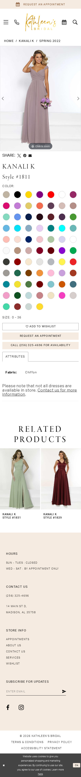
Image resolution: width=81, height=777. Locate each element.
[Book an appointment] (64, 22)
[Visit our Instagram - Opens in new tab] (21, 707)
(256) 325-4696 (17, 595)
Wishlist (13, 663)
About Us (13, 645)
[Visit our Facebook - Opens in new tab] (8, 708)
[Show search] (75, 22)
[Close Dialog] (4, 765)
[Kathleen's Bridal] (40, 22)
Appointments (17, 639)
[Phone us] (16, 22)
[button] (5, 22)
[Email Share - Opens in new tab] (30, 155)
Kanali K (26, 41)
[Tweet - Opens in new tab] (19, 156)
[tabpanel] (40, 98)
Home (9, 41)
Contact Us (15, 651)
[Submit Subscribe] (64, 692)
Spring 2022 (50, 41)
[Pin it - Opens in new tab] (24, 156)
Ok (76, 765)
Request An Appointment (41, 336)
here (40, 774)
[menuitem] (5, 22)
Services (13, 657)
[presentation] (20, 478)
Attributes (15, 356)
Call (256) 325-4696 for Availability (41, 345)
